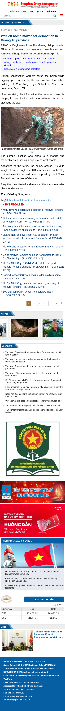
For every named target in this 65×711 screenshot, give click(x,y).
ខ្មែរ (38, 11)
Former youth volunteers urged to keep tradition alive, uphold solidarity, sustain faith (32, 228)
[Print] (61, 29)
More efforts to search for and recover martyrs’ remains (33, 248)
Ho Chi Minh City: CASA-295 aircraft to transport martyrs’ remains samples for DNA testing (33, 266)
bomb (12, 200)
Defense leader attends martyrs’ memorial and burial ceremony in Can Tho (32, 219)
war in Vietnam (32, 200)
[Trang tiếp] (56, 303)
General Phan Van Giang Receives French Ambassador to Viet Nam (48, 634)
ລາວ (31, 11)
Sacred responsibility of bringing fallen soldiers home (32, 276)
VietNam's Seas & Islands (17, 541)
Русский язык (49, 11)
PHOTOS (4, 314)
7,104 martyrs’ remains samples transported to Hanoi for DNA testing (32, 256)
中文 (25, 11)
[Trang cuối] (61, 303)
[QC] (32, 491)
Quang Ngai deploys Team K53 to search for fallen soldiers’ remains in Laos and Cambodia (33, 238)
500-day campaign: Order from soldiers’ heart (29, 293)
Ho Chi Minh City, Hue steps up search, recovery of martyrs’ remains (31, 284)
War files (19, 23)
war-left (20, 200)
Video (3, 627)
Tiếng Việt (15, 11)
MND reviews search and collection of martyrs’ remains (33, 211)
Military (5, 23)
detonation (45, 200)
